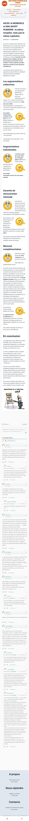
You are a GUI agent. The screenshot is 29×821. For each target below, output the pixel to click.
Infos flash (19, 13)
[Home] (7, 819)
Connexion (24, 424)
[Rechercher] (25, 12)
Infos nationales (13, 11)
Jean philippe (13, 654)
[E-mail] (22, 819)
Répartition (12, 598)
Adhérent (13, 15)
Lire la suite (14, 795)
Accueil (9, 9)
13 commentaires (14, 39)
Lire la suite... (14, 781)
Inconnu (12, 503)
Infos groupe (16, 9)
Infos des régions (9, 13)
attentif (12, 468)
